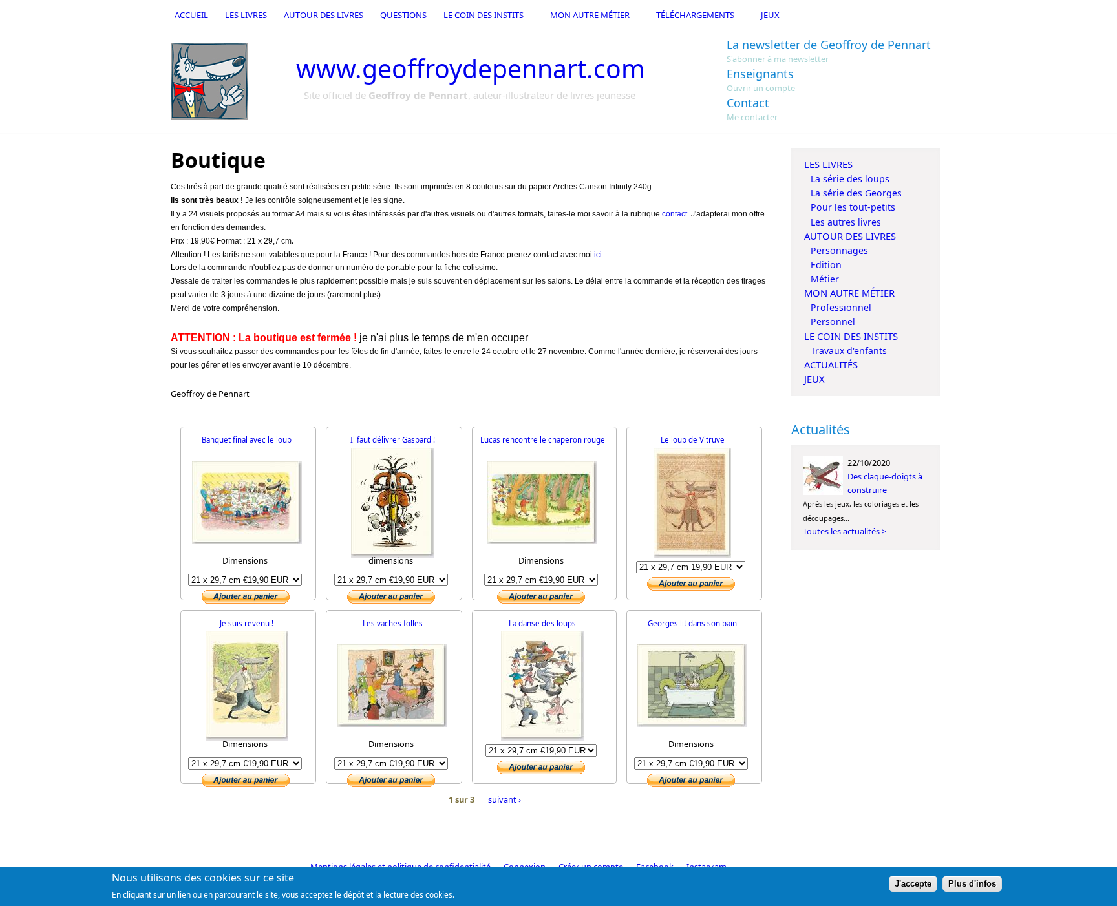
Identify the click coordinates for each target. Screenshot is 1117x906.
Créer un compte (590, 866)
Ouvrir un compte (761, 88)
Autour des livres (323, 15)
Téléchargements (695, 15)
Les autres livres (846, 222)
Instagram (706, 866)
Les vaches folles (393, 623)
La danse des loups (542, 623)
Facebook (655, 866)
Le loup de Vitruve (693, 440)
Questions (403, 15)
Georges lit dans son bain (692, 623)
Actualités (831, 364)
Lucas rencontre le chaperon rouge (542, 440)
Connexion (525, 866)
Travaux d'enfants (849, 350)
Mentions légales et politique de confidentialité (400, 866)
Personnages (839, 250)
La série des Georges (856, 193)
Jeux (770, 15)
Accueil (191, 15)
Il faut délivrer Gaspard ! (392, 440)
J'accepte (913, 884)
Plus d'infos (972, 884)
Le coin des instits (483, 15)
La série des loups (850, 179)
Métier (825, 279)
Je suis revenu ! (246, 623)
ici (598, 254)
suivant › (504, 799)
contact (674, 213)
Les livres (246, 15)
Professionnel (841, 307)
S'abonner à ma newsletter (778, 59)
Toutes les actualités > (844, 531)
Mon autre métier (590, 15)
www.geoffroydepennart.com (470, 68)
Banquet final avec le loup (247, 440)
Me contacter (752, 117)
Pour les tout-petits (853, 207)
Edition (826, 264)
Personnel (833, 321)
